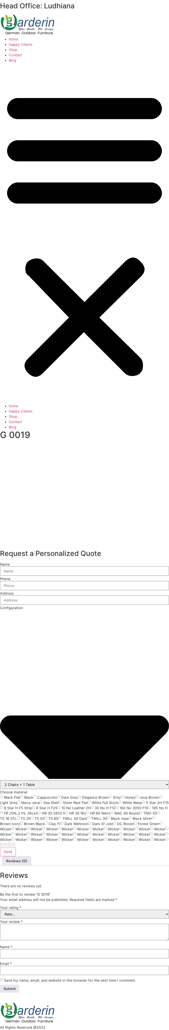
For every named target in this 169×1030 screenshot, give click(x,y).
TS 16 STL (8, 818)
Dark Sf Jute (102, 823)
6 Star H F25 (46, 808)
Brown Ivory (10, 823)
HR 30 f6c (77, 813)
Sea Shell (51, 802)
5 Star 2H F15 (157, 802)
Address (7, 593)
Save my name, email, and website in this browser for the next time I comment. (70, 980)
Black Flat (12, 797)
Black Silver (142, 818)
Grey (117, 797)
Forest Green (148, 823)
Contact (15, 55)
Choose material (13, 792)
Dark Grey (69, 797)
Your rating (10, 907)
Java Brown (149, 797)
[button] (84, 233)
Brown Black (34, 823)
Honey (130, 797)
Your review (11, 921)
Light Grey (8, 802)
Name (5, 564)
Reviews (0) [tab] (16, 861)
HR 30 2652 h (53, 813)
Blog (12, 60)
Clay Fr (55, 823)
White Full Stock (105, 802)
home (13, 39)
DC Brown (125, 823)
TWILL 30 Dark (74, 818)
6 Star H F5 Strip (18, 808)
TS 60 (53, 818)
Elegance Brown (95, 797)
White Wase (132, 802)
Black (28, 797)
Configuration (11, 608)
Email (6, 963)
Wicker (5, 829)
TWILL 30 (99, 818)
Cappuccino (47, 797)
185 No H (160, 808)
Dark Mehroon (76, 823)
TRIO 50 (150, 813)
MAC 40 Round (127, 813)
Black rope (120, 818)
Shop (13, 49)
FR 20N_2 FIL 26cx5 (21, 813)
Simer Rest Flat (75, 802)
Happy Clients (20, 44)
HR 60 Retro (100, 813)
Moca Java (30, 802)
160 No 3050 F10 (133, 808)
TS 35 (26, 818)
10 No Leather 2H (76, 808)
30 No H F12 (105, 808)
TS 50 (39, 818)
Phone (5, 579)
